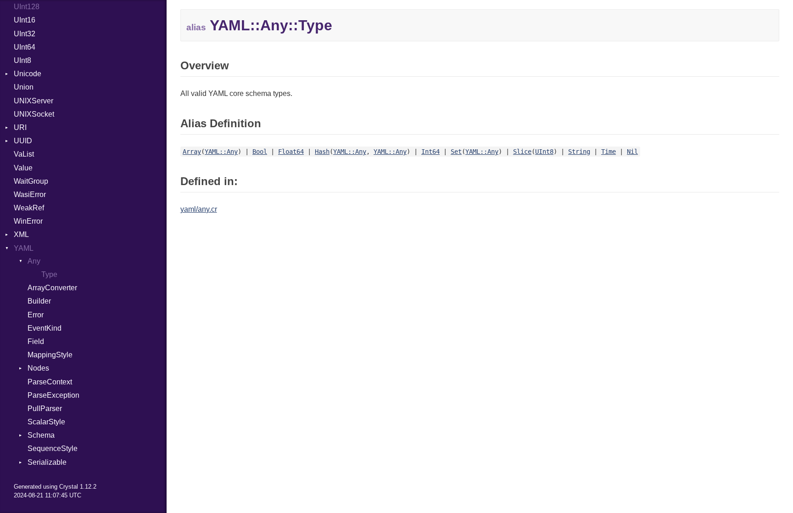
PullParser (45, 408)
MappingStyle (50, 355)
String (579, 151)
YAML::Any (221, 151)
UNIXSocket (34, 114)
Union (24, 87)
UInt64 (24, 47)
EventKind (44, 328)
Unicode (27, 74)
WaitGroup (31, 181)
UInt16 (24, 20)
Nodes (38, 368)
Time (608, 151)
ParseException (53, 395)
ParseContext (50, 382)
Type (49, 274)
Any (34, 261)
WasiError (30, 194)
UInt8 (22, 60)
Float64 (291, 151)
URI (20, 127)
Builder (39, 301)
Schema (41, 435)
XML (21, 234)
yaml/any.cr (198, 209)
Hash (322, 151)
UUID (23, 141)
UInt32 (24, 34)
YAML (24, 248)
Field (36, 341)
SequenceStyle (53, 448)
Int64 (430, 151)
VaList (24, 154)
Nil (632, 151)
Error (36, 315)
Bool (259, 151)
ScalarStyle (46, 422)
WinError (28, 221)
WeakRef (29, 208)
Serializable (47, 462)
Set (456, 151)
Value (23, 168)
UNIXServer (33, 101)
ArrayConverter (52, 288)
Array (192, 151)
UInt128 (26, 7)
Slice (522, 151)
